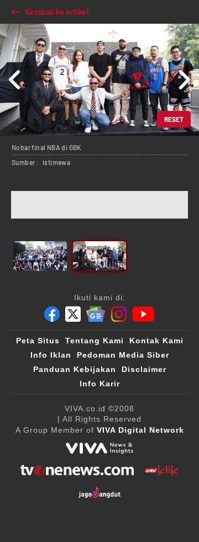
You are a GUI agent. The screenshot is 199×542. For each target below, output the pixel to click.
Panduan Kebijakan (74, 369)
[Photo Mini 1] (40, 256)
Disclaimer (144, 369)
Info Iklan (50, 354)
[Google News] (95, 314)
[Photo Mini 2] (99, 256)
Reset (174, 119)
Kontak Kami (156, 340)
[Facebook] (52, 314)
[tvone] (77, 470)
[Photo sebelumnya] (15, 80)
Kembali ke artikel (56, 12)
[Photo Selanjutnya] (184, 80)
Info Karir (100, 383)
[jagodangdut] (99, 492)
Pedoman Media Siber (123, 354)
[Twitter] (73, 314)
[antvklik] (162, 470)
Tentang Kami (94, 340)
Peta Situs (38, 340)
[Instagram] (119, 314)
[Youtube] (143, 314)
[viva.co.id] (99, 448)
